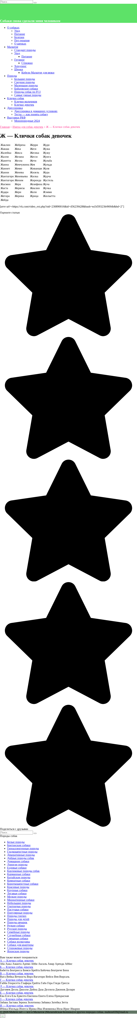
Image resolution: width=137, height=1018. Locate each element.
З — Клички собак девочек (16, 999)
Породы (12, 75)
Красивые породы (18, 887)
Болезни (19, 37)
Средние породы (24, 82)
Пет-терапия (21, 40)
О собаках (13, 27)
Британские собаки (19, 845)
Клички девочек (24, 104)
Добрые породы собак (20, 858)
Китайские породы (18, 877)
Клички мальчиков (25, 101)
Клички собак (15, 98)
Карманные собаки (18, 874)
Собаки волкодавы (18, 941)
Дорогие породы (17, 864)
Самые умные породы (27, 95)
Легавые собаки (17, 893)
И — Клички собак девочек (17, 1005)
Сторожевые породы (19, 948)
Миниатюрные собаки (20, 899)
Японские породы (18, 951)
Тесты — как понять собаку (31, 114)
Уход (17, 30)
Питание (19, 34)
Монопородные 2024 (27, 120)
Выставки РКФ (16, 117)
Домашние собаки (18, 861)
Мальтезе (12, 46)
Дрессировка (15, 107)
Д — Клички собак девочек (17, 986)
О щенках (20, 43)
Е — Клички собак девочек (16, 992)
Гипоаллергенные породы (23, 848)
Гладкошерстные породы (22, 851)
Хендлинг (20, 66)
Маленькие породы (26, 85)
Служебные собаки (19, 935)
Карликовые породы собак (23, 870)
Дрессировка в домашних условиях (35, 111)
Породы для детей (18, 919)
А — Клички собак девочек (17, 960)
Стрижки (27, 62)
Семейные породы (18, 932)
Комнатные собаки (18, 880)
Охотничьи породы (19, 906)
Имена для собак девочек (27, 126)
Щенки (18, 69)
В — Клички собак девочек (17, 973)
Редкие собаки (16, 925)
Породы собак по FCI (27, 91)
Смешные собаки (17, 938)
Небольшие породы (19, 903)
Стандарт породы (25, 50)
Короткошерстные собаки (22, 883)
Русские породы (17, 928)
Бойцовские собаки (26, 88)
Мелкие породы (17, 896)
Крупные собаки (17, 890)
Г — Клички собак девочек (16, 979)
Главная (5, 126)
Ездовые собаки (17, 867)
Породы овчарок (17, 922)
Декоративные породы (21, 854)
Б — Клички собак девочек (16, 967)
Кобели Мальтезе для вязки (37, 72)
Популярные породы (19, 912)
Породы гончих (16, 915)
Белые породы (16, 842)
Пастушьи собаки (18, 909)
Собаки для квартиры (20, 944)
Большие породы (24, 79)
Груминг (19, 59)
